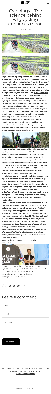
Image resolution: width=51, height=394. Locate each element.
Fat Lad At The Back (28, 389)
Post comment (11, 342)
